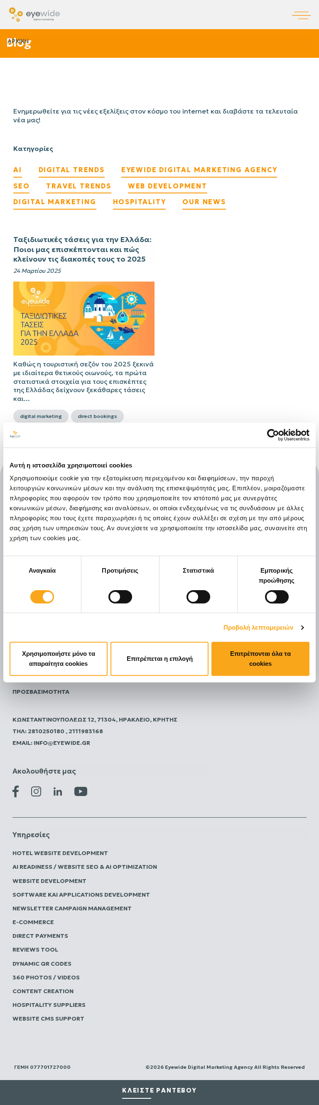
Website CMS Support (48, 1018)
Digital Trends (72, 170)
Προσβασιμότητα (40, 691)
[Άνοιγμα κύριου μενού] (305, 9)
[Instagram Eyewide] (36, 791)
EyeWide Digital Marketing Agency (199, 170)
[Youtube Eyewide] (80, 791)
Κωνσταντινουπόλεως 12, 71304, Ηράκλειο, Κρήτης (94, 719)
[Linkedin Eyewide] (58, 791)
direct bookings (97, 416)
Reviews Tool (35, 949)
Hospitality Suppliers (49, 1005)
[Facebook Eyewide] (15, 791)
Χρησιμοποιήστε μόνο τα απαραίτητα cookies (58, 658)
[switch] (120, 596)
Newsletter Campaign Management (72, 908)
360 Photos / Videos (46, 977)
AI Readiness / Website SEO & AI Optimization (84, 866)
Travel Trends (78, 186)
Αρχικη (18, 41)
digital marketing (41, 416)
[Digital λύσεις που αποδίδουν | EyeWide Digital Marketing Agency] (34, 14)
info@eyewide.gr (62, 743)
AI (17, 170)
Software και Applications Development (81, 894)
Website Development (49, 881)
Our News (204, 202)
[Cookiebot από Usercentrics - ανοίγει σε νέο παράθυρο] (273, 435)
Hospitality (139, 202)
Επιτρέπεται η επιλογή (160, 658)
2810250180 (47, 731)
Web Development (167, 186)
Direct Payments (40, 935)
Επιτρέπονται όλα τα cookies (260, 658)
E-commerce (33, 922)
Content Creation (43, 991)
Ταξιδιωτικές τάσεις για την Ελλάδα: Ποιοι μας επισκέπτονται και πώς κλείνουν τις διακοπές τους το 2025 (82, 249)
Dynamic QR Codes (41, 963)
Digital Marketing (54, 202)
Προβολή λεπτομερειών (258, 627)
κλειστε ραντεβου (159, 1090)
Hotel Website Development (60, 853)
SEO (21, 186)
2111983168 (86, 731)
